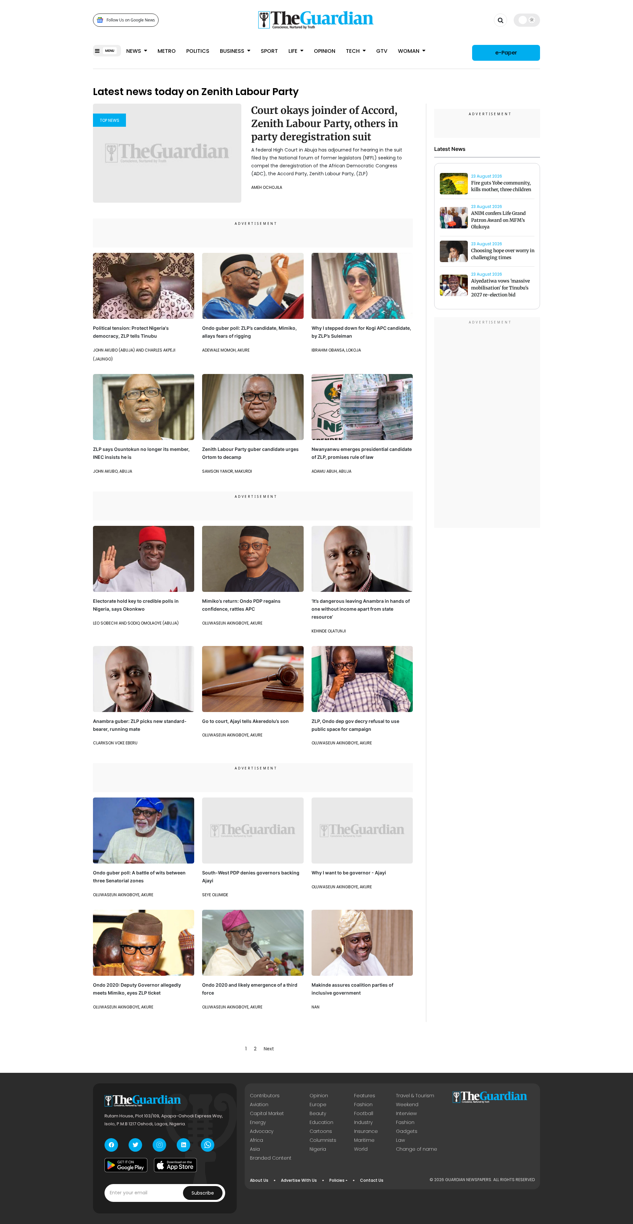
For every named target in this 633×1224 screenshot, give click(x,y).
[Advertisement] (487, 423)
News (134, 51)
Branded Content (270, 1158)
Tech (353, 51)
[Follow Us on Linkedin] (183, 1145)
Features (364, 1095)
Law (400, 1140)
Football (363, 1113)
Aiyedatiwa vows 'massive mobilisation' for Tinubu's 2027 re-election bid (500, 288)
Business (233, 51)
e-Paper (506, 52)
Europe (318, 1104)
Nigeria (318, 1149)
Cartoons (321, 1131)
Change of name (416, 1149)
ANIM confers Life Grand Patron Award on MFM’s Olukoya (498, 220)
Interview (406, 1113)
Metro (167, 51)
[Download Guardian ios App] (175, 1165)
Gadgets (406, 1131)
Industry (363, 1122)
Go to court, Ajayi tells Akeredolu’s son (245, 721)
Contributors (265, 1095)
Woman (409, 51)
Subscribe (203, 1193)
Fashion (363, 1104)
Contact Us (371, 1180)
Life (293, 51)
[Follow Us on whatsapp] (207, 1145)
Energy (258, 1122)
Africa (256, 1140)
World (361, 1149)
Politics (197, 51)
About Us (259, 1180)
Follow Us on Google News (130, 20)
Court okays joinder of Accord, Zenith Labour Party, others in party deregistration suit (324, 123)
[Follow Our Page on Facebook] (111, 1145)
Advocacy (261, 1131)
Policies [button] (337, 1180)
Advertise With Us (299, 1180)
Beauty (318, 1113)
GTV (381, 51)
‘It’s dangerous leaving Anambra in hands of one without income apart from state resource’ (361, 609)
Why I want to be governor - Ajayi (349, 872)
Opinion (324, 51)
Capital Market (267, 1113)
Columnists (323, 1140)
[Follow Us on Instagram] (159, 1145)
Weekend (407, 1104)
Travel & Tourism (415, 1095)
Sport (269, 51)
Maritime (364, 1140)
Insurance (366, 1131)
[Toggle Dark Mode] (527, 20)
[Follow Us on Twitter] (135, 1145)
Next (269, 1048)
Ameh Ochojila (266, 187)
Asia (255, 1149)
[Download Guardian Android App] (126, 1165)
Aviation (259, 1104)
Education (321, 1122)
